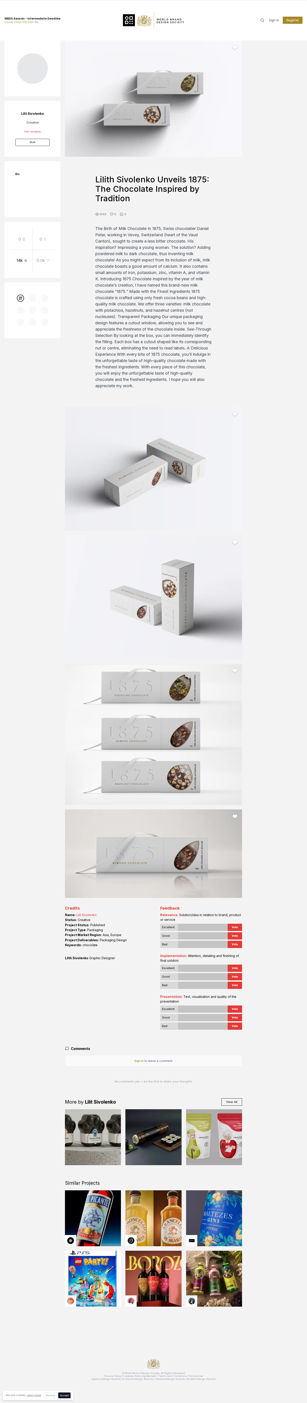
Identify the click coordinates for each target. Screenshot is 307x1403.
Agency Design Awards (106, 1379)
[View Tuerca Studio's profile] (70, 1240)
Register (292, 20)
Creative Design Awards (169, 1379)
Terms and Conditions (173, 1376)
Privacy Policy (112, 1376)
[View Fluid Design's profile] (70, 1301)
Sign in (274, 20)
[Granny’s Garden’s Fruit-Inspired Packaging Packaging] (214, 1137)
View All (231, 1102)
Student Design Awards (201, 1379)
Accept (64, 1395)
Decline (50, 1395)
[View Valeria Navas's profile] (131, 1301)
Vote (235, 927)
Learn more (34, 1395)
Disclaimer (196, 1376)
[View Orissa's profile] (191, 1301)
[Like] (235, 47)
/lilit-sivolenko (32, 131)
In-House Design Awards (137, 1379)
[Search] (262, 20)
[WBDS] (20, 298)
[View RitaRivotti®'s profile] (191, 1240)
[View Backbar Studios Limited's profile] (131, 1240)
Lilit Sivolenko (86, 915)
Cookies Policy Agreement (139, 1376)
